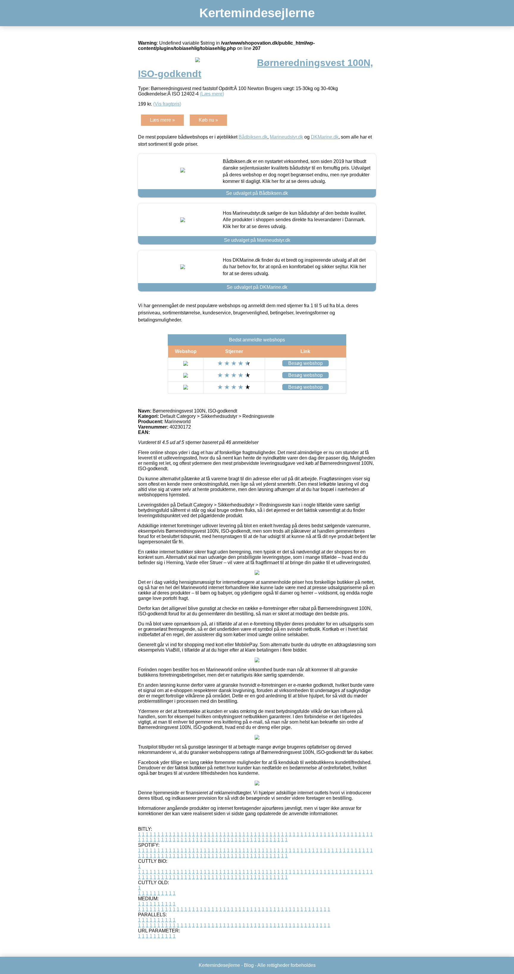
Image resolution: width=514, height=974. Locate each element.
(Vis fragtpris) (167, 103)
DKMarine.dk (325, 136)
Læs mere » (162, 120)
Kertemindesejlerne (257, 13)
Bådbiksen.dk (253, 136)
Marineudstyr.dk (286, 136)
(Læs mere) (212, 93)
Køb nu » (208, 120)
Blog (249, 965)
